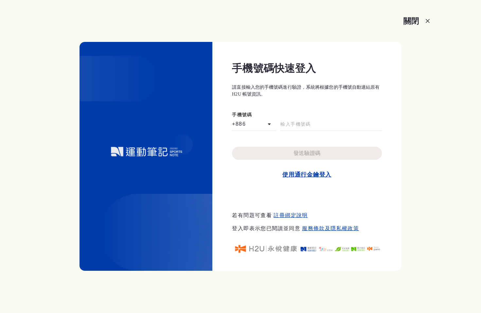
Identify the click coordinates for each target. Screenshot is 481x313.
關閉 (411, 20)
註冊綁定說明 (291, 215)
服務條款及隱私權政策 (330, 228)
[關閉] (427, 21)
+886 (239, 124)
